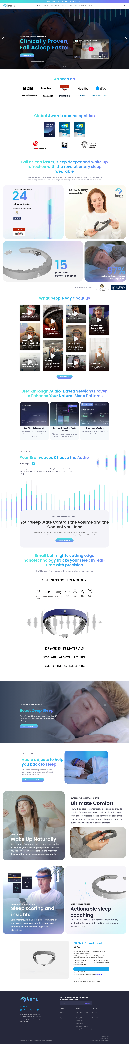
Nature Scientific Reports (37, 61)
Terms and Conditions (82, 1012)
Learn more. (98, 974)
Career (61, 1015)
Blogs (61, 1018)
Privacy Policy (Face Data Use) (84, 1029)
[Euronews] (99, 354)
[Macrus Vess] (76, 338)
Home (38, 5)
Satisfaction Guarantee (82, 1026)
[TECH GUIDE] (76, 314)
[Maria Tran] (76, 363)
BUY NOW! (79, 1)
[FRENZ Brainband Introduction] (30, 362)
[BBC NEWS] (30, 313)
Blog (90, 5)
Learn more (97, 978)
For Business (73, 5)
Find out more (28, 726)
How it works (55, 5)
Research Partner (96, 1018)
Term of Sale (79, 1015)
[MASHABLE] (53, 321)
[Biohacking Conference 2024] (30, 336)
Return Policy (79, 1023)
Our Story (94, 1012)
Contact (62, 1012)
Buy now (45, 5)
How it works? (64, 540)
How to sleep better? (32, 780)
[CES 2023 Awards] (53, 355)
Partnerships (95, 1015)
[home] (9, 5)
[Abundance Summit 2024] (99, 320)
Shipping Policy (80, 1020)
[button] (125, 5)
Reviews (64, 5)
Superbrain (83, 5)
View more (64, 376)
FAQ (61, 1020)
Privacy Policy (79, 1018)
